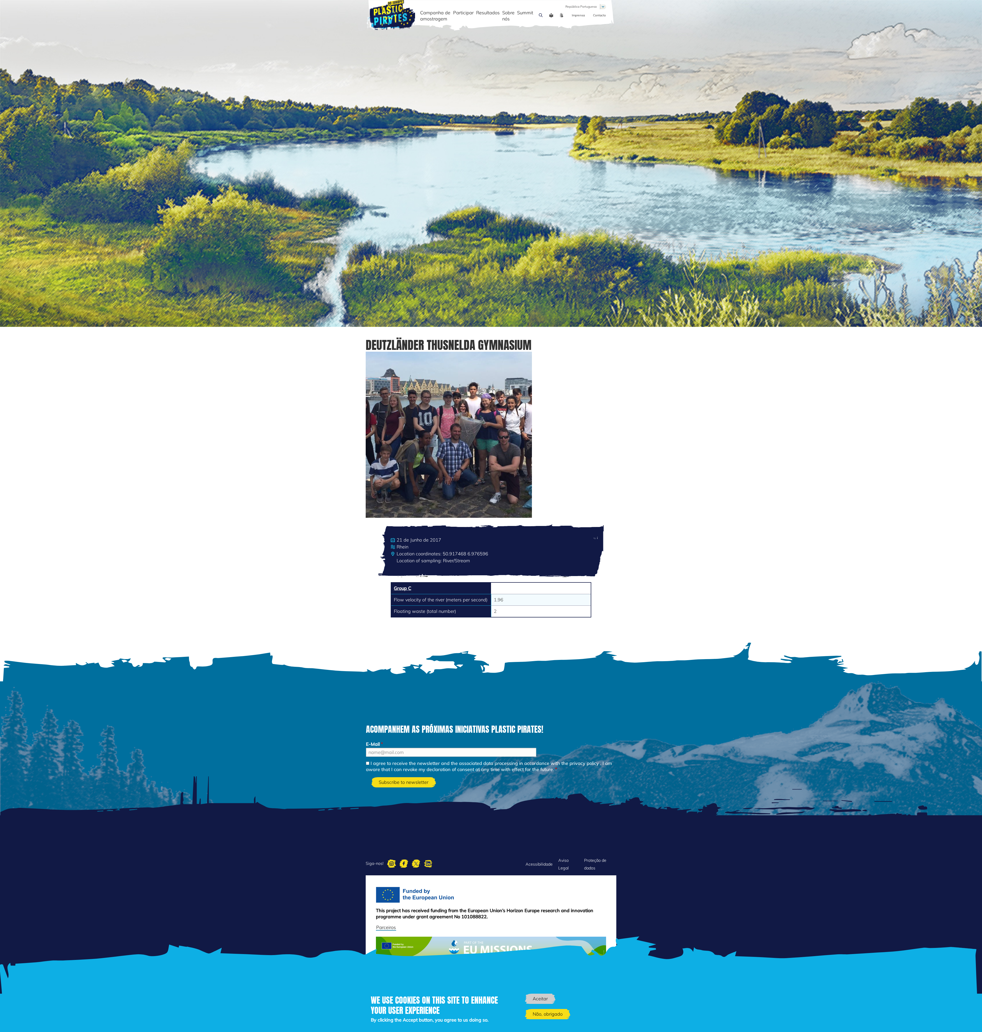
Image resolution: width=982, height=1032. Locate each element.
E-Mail (373, 744)
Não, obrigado (548, 1014)
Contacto (599, 15)
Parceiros (386, 927)
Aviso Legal (563, 864)
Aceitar (540, 999)
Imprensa (578, 15)
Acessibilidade (539, 864)
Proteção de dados (595, 864)
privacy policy (584, 763)
